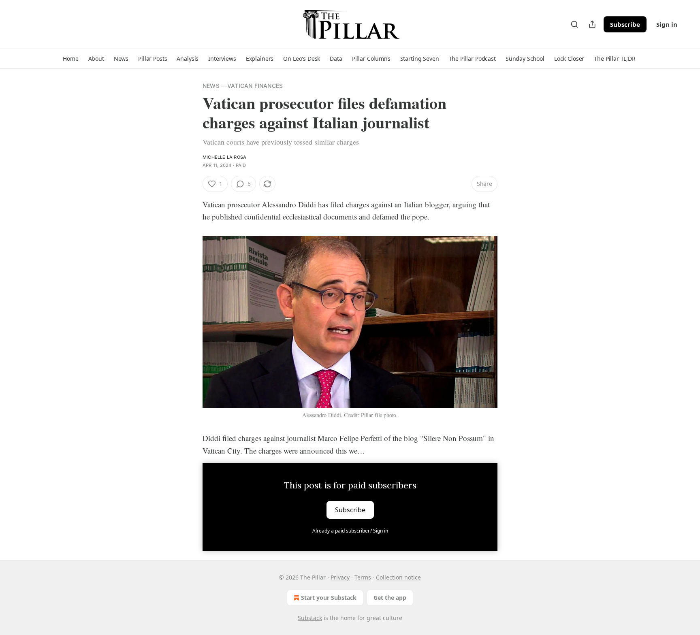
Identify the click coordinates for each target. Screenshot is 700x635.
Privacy (340, 577)
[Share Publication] (592, 24)
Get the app (389, 597)
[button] (70, 58)
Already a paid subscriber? (350, 530)
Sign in (666, 24)
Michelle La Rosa (224, 157)
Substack (310, 618)
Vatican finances (255, 85)
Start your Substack (328, 597)
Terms (362, 577)
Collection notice (398, 577)
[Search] (574, 24)
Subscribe (625, 24)
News (211, 85)
